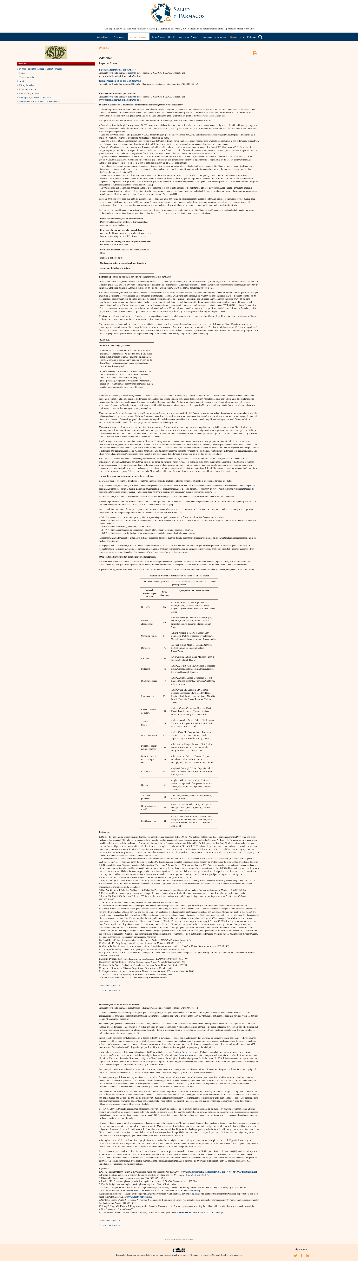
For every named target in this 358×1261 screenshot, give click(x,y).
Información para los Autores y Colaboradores (39, 101)
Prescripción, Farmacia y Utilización (35, 97)
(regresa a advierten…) (109, 990)
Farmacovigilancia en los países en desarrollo (120, 80)
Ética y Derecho (26, 85)
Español (233, 36)
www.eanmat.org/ (191, 1190)
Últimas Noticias (158, 36)
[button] (260, 37)
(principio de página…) (109, 985)
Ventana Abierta (26, 76)
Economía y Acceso (28, 89)
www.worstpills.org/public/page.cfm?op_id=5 (120, 76)
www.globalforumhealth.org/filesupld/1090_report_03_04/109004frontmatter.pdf (219, 1171)
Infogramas (207, 36)
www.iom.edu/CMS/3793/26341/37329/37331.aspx (200, 1212)
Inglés (242, 36)
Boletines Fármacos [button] (138, 36)
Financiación (183, 36)
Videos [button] (194, 36)
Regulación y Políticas (29, 93)
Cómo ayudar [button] (220, 36)
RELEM (171, 36)
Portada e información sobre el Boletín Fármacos (40, 68)
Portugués (251, 36)
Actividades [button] (119, 36)
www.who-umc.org (189, 1055)
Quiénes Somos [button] (103, 36)
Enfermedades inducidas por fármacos (117, 69)
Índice (22, 72)
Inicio (105, 47)
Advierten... (24, 80)
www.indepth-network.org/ (139, 1196)
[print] (255, 53)
